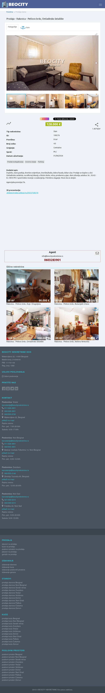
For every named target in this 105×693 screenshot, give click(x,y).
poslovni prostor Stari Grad (13, 672)
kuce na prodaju (8, 546)
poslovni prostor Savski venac (14, 659)
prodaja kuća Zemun (10, 644)
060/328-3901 (10, 411)
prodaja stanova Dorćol (11, 598)
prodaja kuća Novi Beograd (13, 621)
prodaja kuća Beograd (11, 618)
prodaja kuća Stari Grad (11, 636)
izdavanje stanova (9, 564)
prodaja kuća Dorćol (10, 633)
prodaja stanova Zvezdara (12, 590)
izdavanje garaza (9, 572)
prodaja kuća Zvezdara (11, 626)
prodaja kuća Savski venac (13, 623)
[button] (96, 34)
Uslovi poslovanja (10, 376)
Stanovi (6, 578)
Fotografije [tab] (12, 27)
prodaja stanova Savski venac (14, 587)
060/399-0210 (10, 503)
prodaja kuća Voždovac (11, 631)
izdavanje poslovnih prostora (13, 569)
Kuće (5, 614)
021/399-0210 (10, 499)
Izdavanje (8, 560)
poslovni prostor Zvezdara (12, 662)
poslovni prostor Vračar (11, 664)
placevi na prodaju (9, 551)
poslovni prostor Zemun (11, 680)
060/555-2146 (10, 473)
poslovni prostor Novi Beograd (14, 657)
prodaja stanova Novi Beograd (14, 585)
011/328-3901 (10, 408)
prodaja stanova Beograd (12, 582)
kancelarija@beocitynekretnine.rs (15, 405)
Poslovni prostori (13, 650)
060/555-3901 (10, 446)
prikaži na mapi (8, 420)
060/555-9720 (10, 414)
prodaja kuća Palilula (10, 639)
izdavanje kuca (8, 567)
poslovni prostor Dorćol (11, 669)
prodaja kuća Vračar (10, 628)
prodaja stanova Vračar (11, 592)
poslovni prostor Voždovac (12, 667)
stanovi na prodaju (9, 544)
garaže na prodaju (9, 554)
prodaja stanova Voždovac (12, 595)
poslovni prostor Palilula (11, 675)
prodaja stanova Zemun (11, 608)
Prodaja (7, 540)
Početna (9, 12)
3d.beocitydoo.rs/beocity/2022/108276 (22, 193)
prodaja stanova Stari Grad (13, 600)
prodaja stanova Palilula (11, 603)
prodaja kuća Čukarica (11, 641)
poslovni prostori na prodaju (13, 549)
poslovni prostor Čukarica (12, 677)
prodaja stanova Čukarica (12, 605)
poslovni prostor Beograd (12, 654)
